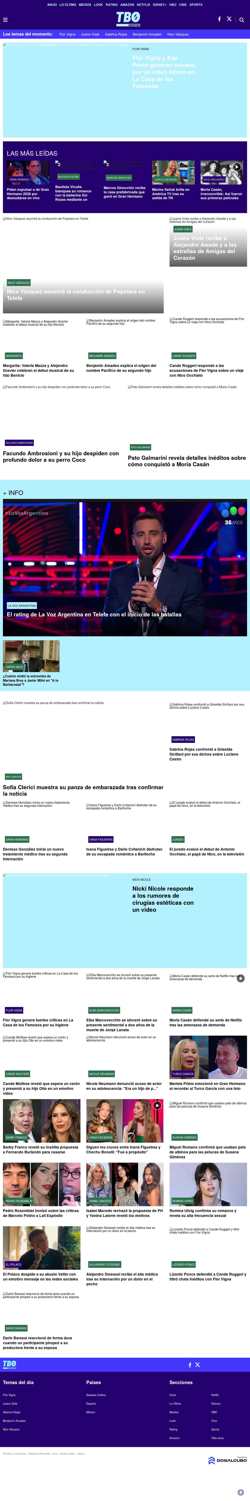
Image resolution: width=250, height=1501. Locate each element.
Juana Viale (90, 34)
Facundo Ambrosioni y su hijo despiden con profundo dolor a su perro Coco (61, 456)
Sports (196, 4)
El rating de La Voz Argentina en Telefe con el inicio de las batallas (94, 614)
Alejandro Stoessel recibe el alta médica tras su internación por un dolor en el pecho (122, 1279)
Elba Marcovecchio (104, 1010)
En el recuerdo (214, 179)
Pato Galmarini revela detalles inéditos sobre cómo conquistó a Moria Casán (187, 461)
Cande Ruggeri (183, 355)
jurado (178, 839)
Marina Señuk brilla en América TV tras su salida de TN (170, 193)
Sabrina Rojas (116, 34)
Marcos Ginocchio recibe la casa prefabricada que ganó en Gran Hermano (125, 192)
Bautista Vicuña (68, 177)
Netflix (143, 4)
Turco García (182, 1073)
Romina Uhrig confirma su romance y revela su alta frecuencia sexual (203, 1213)
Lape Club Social (166, 179)
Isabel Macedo (100, 1201)
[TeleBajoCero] (62, 1365)
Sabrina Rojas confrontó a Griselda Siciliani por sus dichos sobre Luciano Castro (204, 754)
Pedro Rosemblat (19, 1201)
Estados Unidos (96, 1395)
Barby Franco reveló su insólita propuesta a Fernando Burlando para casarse (40, 1149)
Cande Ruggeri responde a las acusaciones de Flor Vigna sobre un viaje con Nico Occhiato (207, 370)
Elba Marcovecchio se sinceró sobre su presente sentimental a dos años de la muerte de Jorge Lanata (121, 1024)
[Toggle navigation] (5, 20)
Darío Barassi (16, 1328)
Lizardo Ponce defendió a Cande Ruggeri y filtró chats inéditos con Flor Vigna (208, 1276)
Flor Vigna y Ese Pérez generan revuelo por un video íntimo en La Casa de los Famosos (163, 71)
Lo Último (68, 4)
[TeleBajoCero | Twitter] (229, 19)
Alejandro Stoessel (104, 1264)
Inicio (52, 4)
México (90, 1412)
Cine (183, 4)
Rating (112, 4)
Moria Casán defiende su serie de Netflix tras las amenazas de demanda (206, 1022)
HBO (172, 4)
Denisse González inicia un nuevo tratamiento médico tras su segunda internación (35, 854)
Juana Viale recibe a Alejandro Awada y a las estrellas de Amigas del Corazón (205, 248)
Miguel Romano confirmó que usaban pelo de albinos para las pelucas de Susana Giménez (208, 1151)
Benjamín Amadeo (147, 34)
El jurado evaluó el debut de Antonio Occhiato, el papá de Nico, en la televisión (207, 851)
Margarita (14, 355)
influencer (13, 777)
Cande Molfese (17, 1073)
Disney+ (160, 4)
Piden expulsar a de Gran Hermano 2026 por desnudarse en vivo (28, 193)
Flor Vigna (67, 34)
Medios (85, 4)
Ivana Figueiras (100, 839)
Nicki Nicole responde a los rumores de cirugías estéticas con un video (163, 899)
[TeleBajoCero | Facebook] (220, 19)
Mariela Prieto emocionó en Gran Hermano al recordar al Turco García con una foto (208, 1086)
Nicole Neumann (101, 1073)
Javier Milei (14, 666)
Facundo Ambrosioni (19, 443)
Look (98, 4)
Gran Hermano (19, 179)
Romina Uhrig (182, 1201)
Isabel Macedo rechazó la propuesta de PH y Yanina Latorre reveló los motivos (124, 1213)
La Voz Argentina (22, 605)
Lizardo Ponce (183, 1264)
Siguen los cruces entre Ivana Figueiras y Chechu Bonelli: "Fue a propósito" (123, 1149)
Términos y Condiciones (14, 1453)
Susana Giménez (184, 1137)
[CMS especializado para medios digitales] (218, 1460)
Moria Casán (181, 1010)
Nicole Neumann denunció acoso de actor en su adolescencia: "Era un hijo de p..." (124, 1086)
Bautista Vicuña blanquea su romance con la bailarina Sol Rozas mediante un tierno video (73, 195)
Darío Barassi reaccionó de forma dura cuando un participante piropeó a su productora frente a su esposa (37, 1342)
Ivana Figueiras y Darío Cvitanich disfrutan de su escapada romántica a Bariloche (124, 851)
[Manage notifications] (241, 1492)
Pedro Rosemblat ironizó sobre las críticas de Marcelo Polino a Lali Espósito (41, 1213)
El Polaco (13, 1264)
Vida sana (217, 1438)
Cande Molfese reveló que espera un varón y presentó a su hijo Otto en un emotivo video (41, 1088)
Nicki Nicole (141, 879)
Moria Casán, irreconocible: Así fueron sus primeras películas (221, 193)
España (91, 1403)
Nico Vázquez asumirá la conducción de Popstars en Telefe (76, 294)
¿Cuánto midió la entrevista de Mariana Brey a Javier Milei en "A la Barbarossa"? (30, 680)
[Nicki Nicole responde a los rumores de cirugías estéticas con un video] (66, 920)
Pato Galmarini (140, 447)
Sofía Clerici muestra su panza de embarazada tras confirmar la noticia (83, 790)
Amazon (127, 4)
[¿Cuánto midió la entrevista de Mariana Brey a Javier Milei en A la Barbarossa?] (31, 656)
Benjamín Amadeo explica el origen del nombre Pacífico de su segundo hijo (121, 368)
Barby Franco (16, 1137)
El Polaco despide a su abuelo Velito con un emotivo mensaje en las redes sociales (40, 1276)
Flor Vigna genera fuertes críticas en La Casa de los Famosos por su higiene (38, 1022)
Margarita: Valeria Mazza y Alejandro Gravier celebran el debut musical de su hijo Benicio (38, 370)
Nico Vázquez (178, 34)
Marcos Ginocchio (119, 178)
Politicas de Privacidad (39, 1453)
